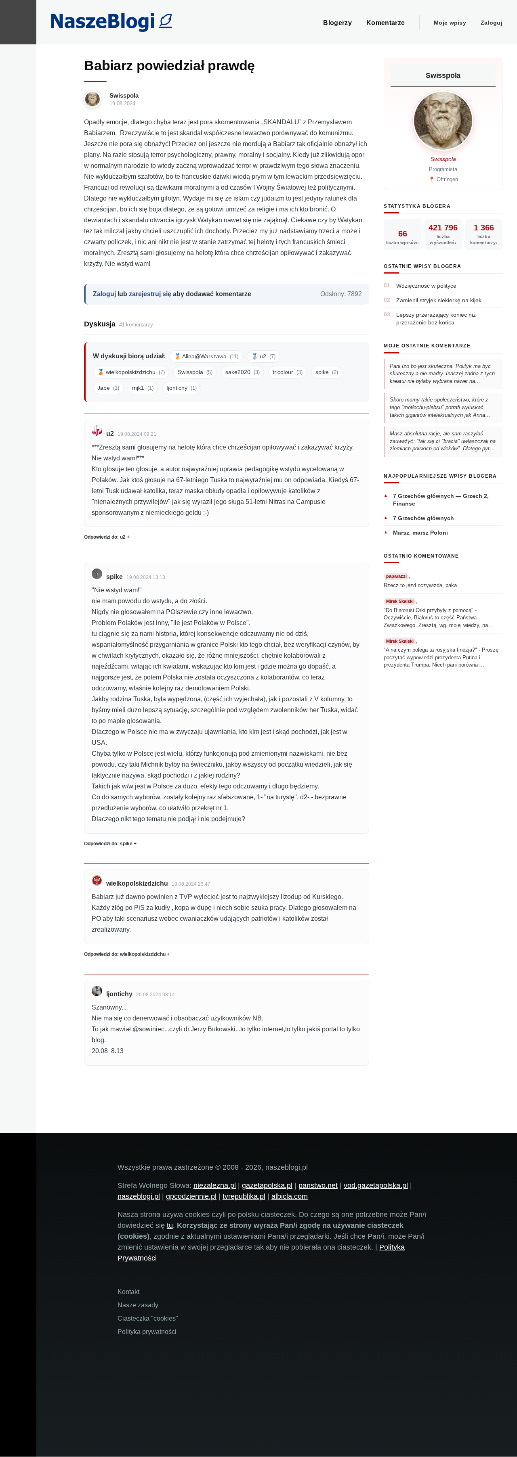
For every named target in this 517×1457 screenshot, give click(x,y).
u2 (110, 433)
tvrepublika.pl (244, 1196)
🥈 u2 (263, 356)
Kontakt (128, 1291)
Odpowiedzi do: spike (108, 844)
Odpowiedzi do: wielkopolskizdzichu (125, 954)
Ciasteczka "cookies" (148, 1318)
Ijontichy (181, 388)
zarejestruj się (150, 294)
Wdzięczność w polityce (426, 285)
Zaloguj (491, 22)
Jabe (108, 388)
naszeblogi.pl (139, 1196)
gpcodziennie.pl (191, 1196)
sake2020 (242, 372)
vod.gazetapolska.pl (376, 1185)
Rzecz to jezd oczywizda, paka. (421, 585)
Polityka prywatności (147, 1331)
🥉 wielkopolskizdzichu (131, 372)
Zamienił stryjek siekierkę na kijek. (439, 300)
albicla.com (289, 1196)
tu (170, 1225)
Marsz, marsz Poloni (420, 532)
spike (326, 372)
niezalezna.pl (214, 1185)
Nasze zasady (138, 1305)
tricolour (288, 372)
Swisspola (124, 95)
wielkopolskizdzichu (137, 883)
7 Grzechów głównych (423, 518)
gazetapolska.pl (267, 1185)
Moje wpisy (450, 22)
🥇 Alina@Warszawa (206, 356)
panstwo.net (318, 1185)
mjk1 (142, 388)
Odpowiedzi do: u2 (105, 537)
